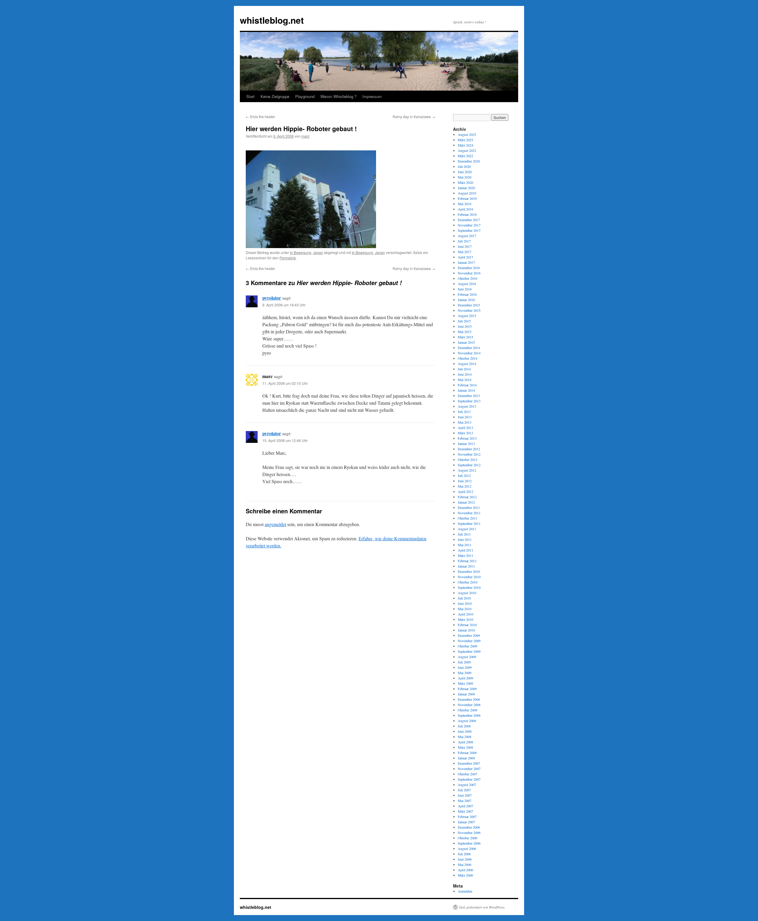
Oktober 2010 (467, 582)
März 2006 (465, 875)
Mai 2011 (464, 544)
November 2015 (469, 310)
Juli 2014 (464, 369)
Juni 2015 (465, 326)
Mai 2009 (464, 672)
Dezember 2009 (469, 635)
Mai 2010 (464, 608)
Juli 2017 (464, 241)
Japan (318, 252)
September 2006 (469, 843)
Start (250, 96)
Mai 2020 (464, 177)
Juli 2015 (464, 321)
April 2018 (465, 209)
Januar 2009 (466, 694)
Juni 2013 (465, 416)
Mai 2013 (464, 422)
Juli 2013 (464, 411)
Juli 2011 (464, 534)
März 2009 (465, 683)
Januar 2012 (466, 502)
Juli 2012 (464, 475)
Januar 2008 (466, 758)
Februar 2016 (467, 294)
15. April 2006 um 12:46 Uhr (285, 440)
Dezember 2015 (469, 305)
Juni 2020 (465, 171)
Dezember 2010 (469, 571)
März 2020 (465, 182)
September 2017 (469, 230)
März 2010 (465, 619)
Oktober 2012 (467, 459)
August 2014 (467, 363)
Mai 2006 (464, 864)
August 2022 (467, 150)
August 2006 (467, 848)
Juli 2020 (464, 166)
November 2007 (469, 768)
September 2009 (469, 651)
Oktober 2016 (467, 278)
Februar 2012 (467, 496)
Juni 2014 (465, 374)
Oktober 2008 (467, 710)
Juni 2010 (465, 603)
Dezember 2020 (469, 161)
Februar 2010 (467, 624)
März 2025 (465, 139)
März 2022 (465, 155)
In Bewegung (300, 252)
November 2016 (469, 273)
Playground (304, 96)
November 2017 (469, 225)
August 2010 (467, 592)
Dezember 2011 (469, 507)
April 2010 (465, 614)
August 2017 (467, 235)
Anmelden (465, 891)
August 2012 (467, 470)
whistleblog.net (272, 20)
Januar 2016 (466, 299)
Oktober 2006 (467, 837)
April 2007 (465, 805)
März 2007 (465, 811)
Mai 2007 (464, 800)
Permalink (288, 257)
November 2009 (469, 640)
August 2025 (467, 134)
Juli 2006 (464, 853)
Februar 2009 (467, 688)
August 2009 (467, 656)
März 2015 (465, 337)
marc (305, 136)
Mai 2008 (464, 736)
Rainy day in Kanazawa (414, 116)
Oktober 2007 (467, 773)
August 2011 (467, 528)
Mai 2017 (464, 251)
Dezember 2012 (469, 448)
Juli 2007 (464, 789)
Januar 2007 (466, 821)
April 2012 (465, 491)
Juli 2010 (464, 598)
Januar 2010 (466, 630)
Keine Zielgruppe (275, 96)
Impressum (372, 96)
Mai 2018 (464, 203)
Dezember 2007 (469, 763)
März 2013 (465, 432)
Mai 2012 (464, 486)
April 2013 (465, 427)
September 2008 (469, 715)
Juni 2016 (465, 289)
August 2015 (467, 315)
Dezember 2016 (469, 267)
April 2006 (465, 869)
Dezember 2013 (469, 395)
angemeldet (275, 524)
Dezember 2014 (469, 347)
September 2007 (469, 779)
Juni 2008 (465, 731)
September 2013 (469, 400)
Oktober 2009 (467, 646)
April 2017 (465, 257)
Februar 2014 (467, 384)
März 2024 (465, 145)
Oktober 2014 (467, 358)
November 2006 (469, 832)
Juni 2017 (465, 246)
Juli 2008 (464, 726)
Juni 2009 (465, 667)
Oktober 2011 (467, 518)
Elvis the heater (260, 116)
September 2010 (469, 587)
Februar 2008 (467, 752)
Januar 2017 (466, 262)
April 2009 (465, 678)
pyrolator (271, 297)
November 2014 (469, 353)
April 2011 (465, 550)
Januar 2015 (466, 342)
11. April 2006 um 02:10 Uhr (285, 383)
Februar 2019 (467, 198)
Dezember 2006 (469, 827)
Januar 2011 (466, 566)
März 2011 (465, 555)
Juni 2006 (465, 859)
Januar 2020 (466, 187)
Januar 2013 (466, 443)
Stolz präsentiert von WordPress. (482, 907)
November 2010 (469, 576)
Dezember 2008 (469, 699)
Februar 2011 (467, 560)
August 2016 (467, 283)
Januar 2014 (466, 390)
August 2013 (467, 406)
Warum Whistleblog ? (338, 96)
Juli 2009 (464, 662)
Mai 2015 (464, 331)
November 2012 (469, 454)
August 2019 (467, 193)
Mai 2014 (464, 379)
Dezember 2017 (469, 219)
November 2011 (469, 512)
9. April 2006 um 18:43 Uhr (284, 304)
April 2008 (465, 742)
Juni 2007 (465, 795)
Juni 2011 (465, 539)
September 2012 (469, 464)
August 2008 (467, 720)
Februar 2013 (467, 438)
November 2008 (469, 704)
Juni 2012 (465, 480)
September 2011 (469, 523)
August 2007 (467, 784)
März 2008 (465, 747)
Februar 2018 (467, 214)
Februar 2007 (467, 816)
